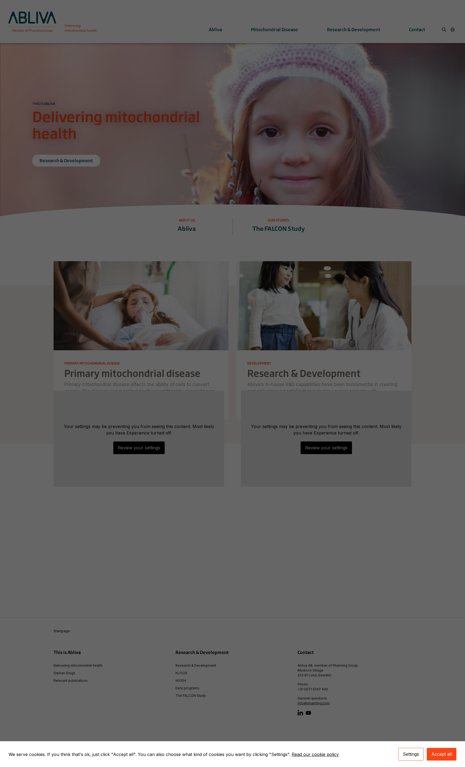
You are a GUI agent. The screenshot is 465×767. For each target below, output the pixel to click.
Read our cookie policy (315, 754)
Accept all (441, 754)
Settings (411, 754)
